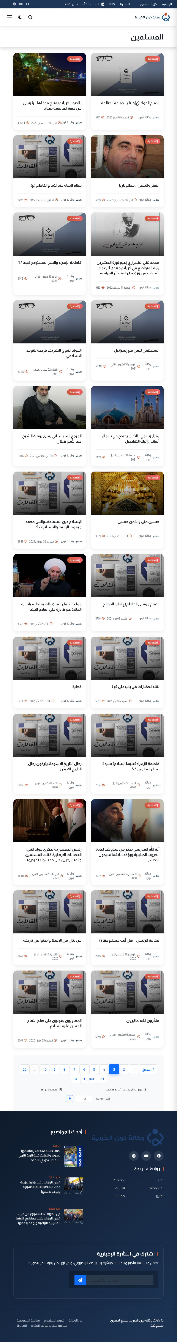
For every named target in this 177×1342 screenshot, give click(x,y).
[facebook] (159, 1156)
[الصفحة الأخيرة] (76, 1079)
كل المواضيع (148, 4)
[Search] (30, 17)
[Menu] (9, 17)
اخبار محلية (156, 1188)
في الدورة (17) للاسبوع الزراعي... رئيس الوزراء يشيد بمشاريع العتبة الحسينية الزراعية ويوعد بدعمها (38, 1218)
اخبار (161, 1180)
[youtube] (146, 1156)
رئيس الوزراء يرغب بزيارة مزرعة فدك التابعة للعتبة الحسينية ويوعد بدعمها (40, 1187)
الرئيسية (167, 4)
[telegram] (134, 1156)
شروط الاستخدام (54, 1320)
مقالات (120, 1196)
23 (102, 1079)
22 (25, 1069)
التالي (90, 1079)
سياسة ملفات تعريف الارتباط (49, 1325)
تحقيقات (119, 1180)
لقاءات (120, 1188)
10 (45, 1069)
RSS (112, 4)
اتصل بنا (125, 4)
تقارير (160, 1196)
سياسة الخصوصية (28, 1320)
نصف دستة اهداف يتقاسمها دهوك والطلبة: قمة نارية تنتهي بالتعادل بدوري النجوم (39, 1155)
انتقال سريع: (103, 1098)
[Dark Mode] (20, 17)
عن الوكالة (75, 1320)
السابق (147, 1069)
